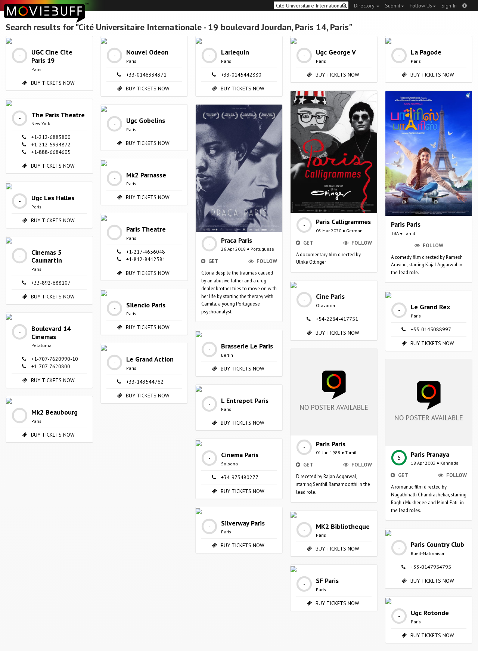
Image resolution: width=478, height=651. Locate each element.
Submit (392, 5)
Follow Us (421, 5)
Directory (365, 5)
